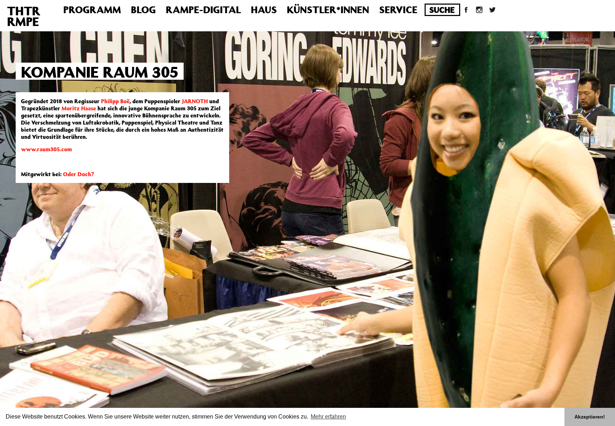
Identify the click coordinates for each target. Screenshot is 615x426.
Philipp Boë (115, 101)
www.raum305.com (46, 149)
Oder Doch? (78, 174)
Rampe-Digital (203, 9)
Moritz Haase (79, 108)
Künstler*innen (328, 9)
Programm (92, 9)
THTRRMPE (23, 16)
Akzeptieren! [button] (589, 417)
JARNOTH (194, 101)
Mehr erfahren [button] (328, 417)
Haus (264, 9)
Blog (143, 9)
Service (398, 9)
